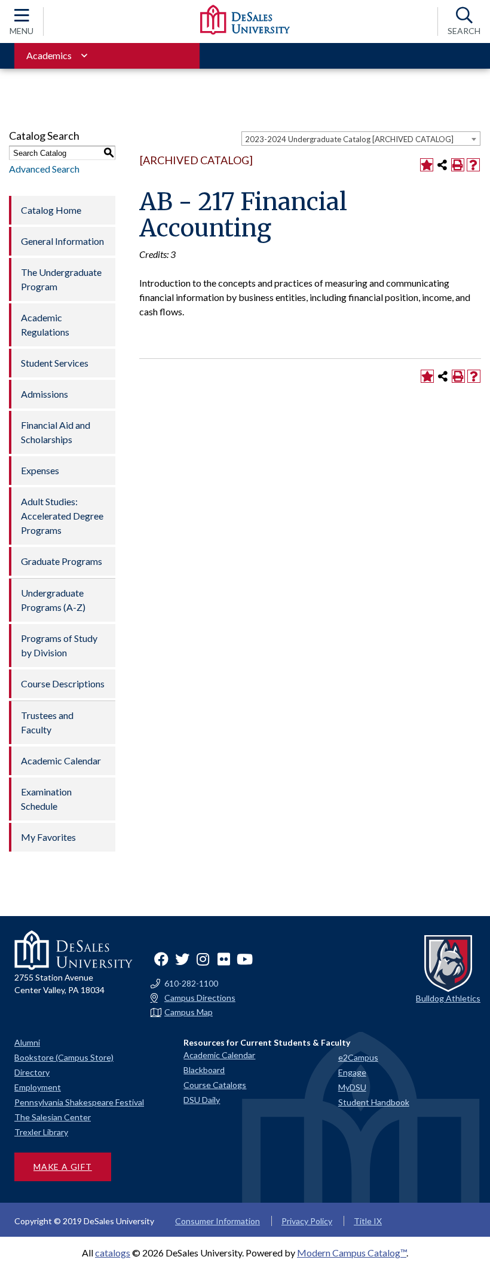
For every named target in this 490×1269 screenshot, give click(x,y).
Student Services (54, 362)
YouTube (245, 959)
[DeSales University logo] (245, 20)
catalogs (112, 1252)
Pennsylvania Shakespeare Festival (79, 1102)
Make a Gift (62, 1167)
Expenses (40, 470)
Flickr (224, 959)
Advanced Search (44, 168)
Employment (37, 1087)
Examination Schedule (46, 799)
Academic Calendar (61, 760)
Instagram (203, 959)
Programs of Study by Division (59, 645)
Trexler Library (41, 1132)
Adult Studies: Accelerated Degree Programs (62, 516)
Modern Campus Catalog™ (351, 1252)
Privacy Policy (306, 1221)
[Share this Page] (442, 164)
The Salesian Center (52, 1117)
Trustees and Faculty (47, 722)
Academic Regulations (45, 324)
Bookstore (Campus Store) (64, 1057)
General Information (62, 241)
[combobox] (360, 138)
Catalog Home (51, 210)
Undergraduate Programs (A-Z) (53, 600)
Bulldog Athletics (448, 998)
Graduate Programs (61, 561)
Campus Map (188, 1012)
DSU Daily (201, 1100)
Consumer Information (217, 1221)
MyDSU (352, 1087)
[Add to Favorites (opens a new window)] (426, 164)
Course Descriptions (63, 683)
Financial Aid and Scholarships (55, 432)
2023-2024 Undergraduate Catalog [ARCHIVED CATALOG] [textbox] (349, 139)
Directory (32, 1072)
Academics (49, 55)
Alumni (27, 1042)
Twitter (182, 959)
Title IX (368, 1221)
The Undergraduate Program (61, 279)
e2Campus (358, 1057)
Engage (352, 1072)
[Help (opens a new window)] (473, 164)
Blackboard (204, 1070)
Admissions (44, 394)
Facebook (161, 959)
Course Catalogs (214, 1085)
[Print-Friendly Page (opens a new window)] (457, 164)
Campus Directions (199, 998)
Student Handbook (373, 1102)
